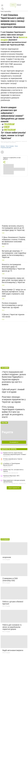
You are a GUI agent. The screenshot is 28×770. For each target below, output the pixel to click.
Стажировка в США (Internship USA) (10, 579)
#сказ (16, 146)
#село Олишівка (10, 146)
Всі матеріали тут (14, 442)
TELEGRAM (9, 124)
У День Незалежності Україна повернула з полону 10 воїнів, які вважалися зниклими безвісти (13, 240)
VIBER (6, 127)
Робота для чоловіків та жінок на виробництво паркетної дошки (11, 627)
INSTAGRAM (9, 129)
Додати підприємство (14, 487)
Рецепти (7, 432)
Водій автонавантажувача (12, 650)
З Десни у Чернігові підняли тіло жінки (13, 315)
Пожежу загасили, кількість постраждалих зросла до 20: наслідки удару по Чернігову (13, 228)
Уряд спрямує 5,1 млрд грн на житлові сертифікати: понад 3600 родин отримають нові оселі (14, 292)
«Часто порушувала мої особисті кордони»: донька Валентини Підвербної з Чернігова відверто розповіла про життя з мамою (14, 378)
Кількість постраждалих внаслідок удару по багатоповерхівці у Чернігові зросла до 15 (13, 267)
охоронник (6, 557)
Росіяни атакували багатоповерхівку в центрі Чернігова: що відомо (12, 305)
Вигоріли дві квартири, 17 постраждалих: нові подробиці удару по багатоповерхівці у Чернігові (14, 254)
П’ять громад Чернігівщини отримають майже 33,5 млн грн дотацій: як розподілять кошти (13, 412)
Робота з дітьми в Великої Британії (12, 603)
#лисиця (3, 146)
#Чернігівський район (6, 147)
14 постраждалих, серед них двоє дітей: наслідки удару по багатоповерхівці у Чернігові (13, 280)
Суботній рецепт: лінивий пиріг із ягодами (13, 390)
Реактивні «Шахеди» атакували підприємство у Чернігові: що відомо (14, 399)
